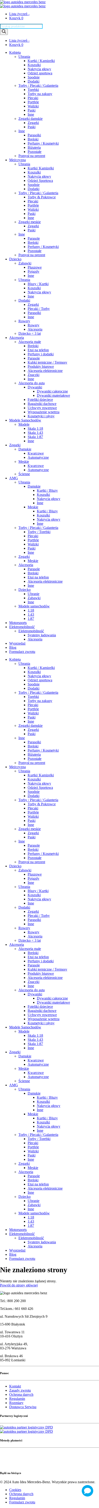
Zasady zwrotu (20, 1390)
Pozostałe (34, 152)
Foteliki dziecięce (40, 400)
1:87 (31, 619)
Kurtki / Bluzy (47, 490)
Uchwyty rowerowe (42, 408)
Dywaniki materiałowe (53, 395)
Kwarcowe (36, 453)
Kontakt (15, 1386)
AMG (13, 478)
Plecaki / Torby (39, 309)
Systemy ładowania (42, 635)
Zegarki (33, 123)
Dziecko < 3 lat (29, 333)
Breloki (33, 139)
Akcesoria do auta (31, 383)
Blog (12, 647)
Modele (23, 424)
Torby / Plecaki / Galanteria (38, 85)
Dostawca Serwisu (22, 1407)
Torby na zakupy (40, 94)
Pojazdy (33, 271)
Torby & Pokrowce (42, 197)
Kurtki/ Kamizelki (41, 168)
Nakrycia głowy (39, 69)
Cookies (15, 1490)
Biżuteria (34, 147)
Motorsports (18, 623)
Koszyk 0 (16, 18)
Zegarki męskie (29, 222)
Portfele (33, 102)
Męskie (23, 461)
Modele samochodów (34, 606)
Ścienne (24, 474)
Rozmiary (16, 1403)
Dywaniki (35, 387)
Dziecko (15, 259)
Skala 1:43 (35, 433)
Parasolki (34, 135)
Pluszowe (35, 267)
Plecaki (33, 98)
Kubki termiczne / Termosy (47, 362)
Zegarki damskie (30, 119)
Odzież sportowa (40, 73)
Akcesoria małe (29, 342)
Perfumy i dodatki (41, 354)
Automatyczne (38, 457)
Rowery (24, 321)
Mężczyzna (17, 160)
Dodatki (33, 81)
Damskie (24, 449)
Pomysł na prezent (31, 156)
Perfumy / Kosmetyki (43, 143)
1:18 (31, 610)
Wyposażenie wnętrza (43, 412)
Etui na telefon (38, 350)
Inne (31, 114)
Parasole (34, 238)
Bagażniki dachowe (42, 404)
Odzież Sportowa (40, 181)
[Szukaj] (4, 32)
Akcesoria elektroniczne (45, 371)
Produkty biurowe (41, 366)
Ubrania (24, 57)
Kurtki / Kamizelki (41, 61)
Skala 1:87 (35, 437)
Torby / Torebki (39, 532)
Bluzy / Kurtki (38, 284)
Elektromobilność (22, 627)
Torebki (33, 90)
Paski (31, 110)
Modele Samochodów (25, 420)
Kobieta (15, 52)
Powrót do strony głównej (19, 1285)
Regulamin (17, 1399)
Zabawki (24, 263)
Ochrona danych (21, 1394)
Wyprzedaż (17, 643)
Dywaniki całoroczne (52, 391)
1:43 (31, 614)
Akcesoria (35, 329)
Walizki (33, 106)
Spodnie (34, 77)
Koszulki (34, 65)
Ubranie (33, 594)
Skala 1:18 (35, 428)
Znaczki (33, 375)
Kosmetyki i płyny (41, 416)
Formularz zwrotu (22, 652)
